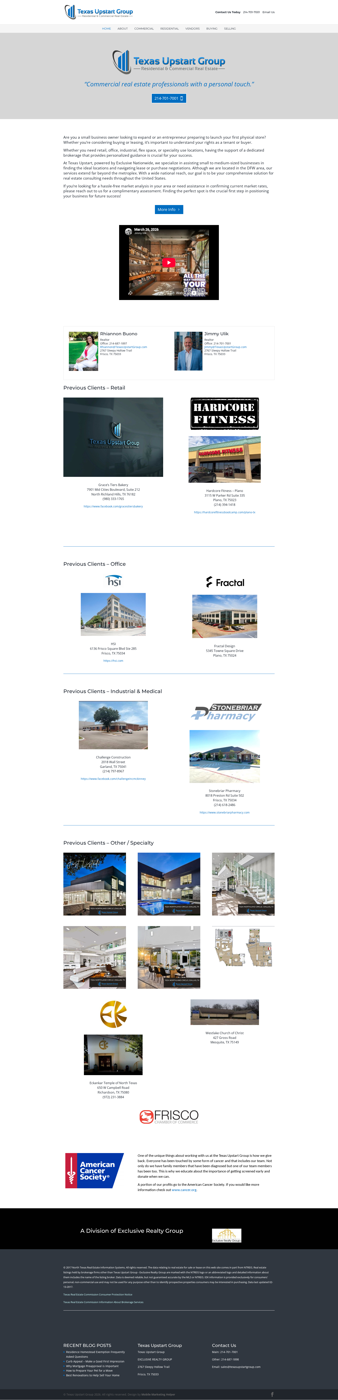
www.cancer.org (184, 1190)
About (123, 28)
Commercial (144, 28)
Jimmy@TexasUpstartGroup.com (225, 347)
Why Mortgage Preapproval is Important (92, 1366)
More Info (166, 209)
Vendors (192, 28)
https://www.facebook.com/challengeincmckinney (113, 779)
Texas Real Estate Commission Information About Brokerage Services (103, 1302)
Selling (230, 28)
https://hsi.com (113, 660)
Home (106, 28)
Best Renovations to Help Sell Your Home (93, 1375)
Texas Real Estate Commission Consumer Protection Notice (97, 1294)
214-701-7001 (251, 12)
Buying (212, 28)
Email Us (268, 12)
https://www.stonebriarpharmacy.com (225, 812)
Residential (169, 28)
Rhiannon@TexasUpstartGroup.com (123, 347)
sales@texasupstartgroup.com (241, 1367)
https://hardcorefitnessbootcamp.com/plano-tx (224, 512)
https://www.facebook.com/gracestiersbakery (113, 506)
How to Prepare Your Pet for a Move (89, 1370)
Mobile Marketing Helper (158, 1394)
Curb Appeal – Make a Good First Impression (95, 1361)
